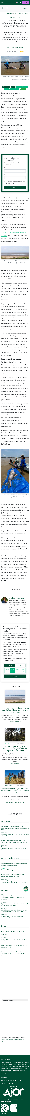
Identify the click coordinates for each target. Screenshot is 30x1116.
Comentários (14, 589)
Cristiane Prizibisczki (15, 48)
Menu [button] (25, 8)
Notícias (3, 825)
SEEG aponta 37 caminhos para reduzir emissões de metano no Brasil (12, 875)
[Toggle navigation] (20, 2)
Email (5, 175)
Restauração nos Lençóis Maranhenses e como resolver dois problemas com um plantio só (13, 953)
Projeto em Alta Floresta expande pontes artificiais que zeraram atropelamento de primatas (13, 897)
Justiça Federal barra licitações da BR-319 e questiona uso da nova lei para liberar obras (14, 841)
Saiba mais (4, 1077)
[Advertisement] (15, 981)
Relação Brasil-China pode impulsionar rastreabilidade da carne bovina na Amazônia (15, 917)
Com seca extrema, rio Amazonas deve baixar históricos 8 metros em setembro (15, 710)
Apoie (26, 2)
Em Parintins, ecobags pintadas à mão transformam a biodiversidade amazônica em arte (15, 828)
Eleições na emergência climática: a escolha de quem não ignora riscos (14, 864)
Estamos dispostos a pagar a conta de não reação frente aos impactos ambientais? (15, 748)
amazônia (25, 87)
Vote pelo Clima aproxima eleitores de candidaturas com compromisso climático (14, 881)
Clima (16, 13)
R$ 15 (7, 670)
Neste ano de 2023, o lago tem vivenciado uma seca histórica (13, 232)
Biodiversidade (9, 13)
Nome (6, 168)
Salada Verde (4, 845)
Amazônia (23, 89)
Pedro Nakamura (19, 802)
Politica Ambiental (23, 13)
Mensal (10, 665)
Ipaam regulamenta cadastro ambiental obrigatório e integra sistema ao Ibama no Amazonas (13, 848)
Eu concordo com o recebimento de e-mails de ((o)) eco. (15, 182)
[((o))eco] (5, 8)
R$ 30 (12, 670)
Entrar (4, 1113)
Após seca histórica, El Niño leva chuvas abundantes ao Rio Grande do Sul (15, 790)
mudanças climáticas (14, 89)
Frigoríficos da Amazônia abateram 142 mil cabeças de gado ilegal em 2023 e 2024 (14, 910)
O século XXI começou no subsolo (11, 870)
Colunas (3, 862)
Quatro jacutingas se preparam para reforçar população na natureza (14, 940)
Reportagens (15, 17)
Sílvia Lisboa (9, 802)
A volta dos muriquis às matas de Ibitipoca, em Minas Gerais (14, 946)
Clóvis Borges (15, 763)
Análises (7, 743)
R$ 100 (23, 671)
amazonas (19, 87)
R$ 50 (17, 670)
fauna (7, 89)
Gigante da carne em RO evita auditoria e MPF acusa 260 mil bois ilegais (14, 904)
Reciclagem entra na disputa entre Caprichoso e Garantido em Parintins (15, 835)
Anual (20, 665)
